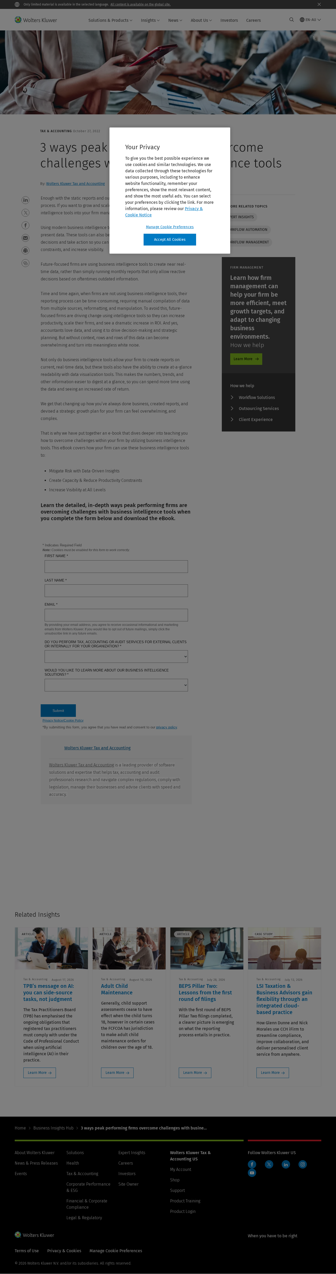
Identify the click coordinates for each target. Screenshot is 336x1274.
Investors (229, 20)
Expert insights (239, 217)
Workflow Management (247, 242)
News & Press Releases (36, 1163)
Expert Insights (131, 1152)
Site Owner (128, 1184)
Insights (148, 20)
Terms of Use (27, 1250)
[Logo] (39, 19)
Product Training (185, 1200)
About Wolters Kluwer (35, 1152)
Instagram (302, 1164)
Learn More (243, 359)
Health (72, 1163)
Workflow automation (246, 229)
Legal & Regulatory (84, 1217)
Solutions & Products (108, 20)
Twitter (269, 1164)
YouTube (252, 1173)
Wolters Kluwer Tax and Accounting (75, 184)
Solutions (75, 1152)
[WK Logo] (34, 1235)
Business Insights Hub (53, 1128)
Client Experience (256, 419)
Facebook (252, 1164)
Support (177, 1190)
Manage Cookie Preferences (170, 227)
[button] (25, 200)
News (173, 20)
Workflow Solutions (257, 397)
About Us (199, 20)
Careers (253, 20)
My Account (180, 1169)
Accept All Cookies (170, 239)
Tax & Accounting (82, 1173)
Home (20, 1128)
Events (21, 1173)
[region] (169, 190)
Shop (175, 1179)
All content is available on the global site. (141, 4)
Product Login (183, 1211)
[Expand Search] (292, 19)
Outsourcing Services (259, 408)
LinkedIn (286, 1164)
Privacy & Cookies (64, 1250)
